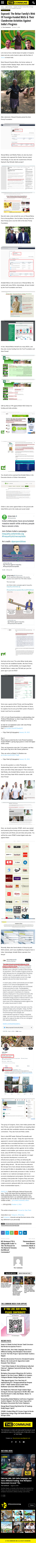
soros (16, 1225)
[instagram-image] (6, 1515)
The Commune (6, 27)
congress (28, 1223)
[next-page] (19, 1298)
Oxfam (3, 1225)
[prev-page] (17, 1298)
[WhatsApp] (12, 1233)
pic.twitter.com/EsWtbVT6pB (10, 755)
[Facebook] (3, 1233)
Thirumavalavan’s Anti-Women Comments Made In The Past (28, 1244)
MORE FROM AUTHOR (24, 1273)
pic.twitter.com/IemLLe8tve (20, 1200)
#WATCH (4, 1191)
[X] (20, 1442)
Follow (32, 1505)
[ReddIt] (16, 1233)
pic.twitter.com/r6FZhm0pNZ (14, 728)
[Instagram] (16, 1442)
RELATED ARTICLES (11, 1273)
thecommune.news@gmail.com (21, 1438)
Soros (3, 57)
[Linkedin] (25, 1233)
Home (2, 6)
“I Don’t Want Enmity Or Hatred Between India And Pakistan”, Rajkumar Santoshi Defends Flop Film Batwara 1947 (17, 1368)
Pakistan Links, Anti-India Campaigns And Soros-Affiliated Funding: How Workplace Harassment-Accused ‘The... (16, 1480)
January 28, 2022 (24, 732)
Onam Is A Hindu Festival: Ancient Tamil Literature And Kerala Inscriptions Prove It (6, 1285)
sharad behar (10, 1225)
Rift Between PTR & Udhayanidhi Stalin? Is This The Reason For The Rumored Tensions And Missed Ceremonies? (9, 1246)
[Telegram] (20, 1233)
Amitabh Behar (14, 1223)
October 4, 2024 (16, 1204)
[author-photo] (18, 1261)
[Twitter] (7, 1233)
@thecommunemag (14, 1504)
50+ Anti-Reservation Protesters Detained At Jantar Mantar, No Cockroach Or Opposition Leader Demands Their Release (17, 1361)
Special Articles (8, 6)
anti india (21, 1223)
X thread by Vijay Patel (24, 1210)
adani (7, 1223)
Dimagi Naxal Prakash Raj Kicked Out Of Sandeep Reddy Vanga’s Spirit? (16, 1407)
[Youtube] (24, 1442)
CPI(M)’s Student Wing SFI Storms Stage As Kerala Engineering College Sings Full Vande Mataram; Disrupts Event (17, 1413)
